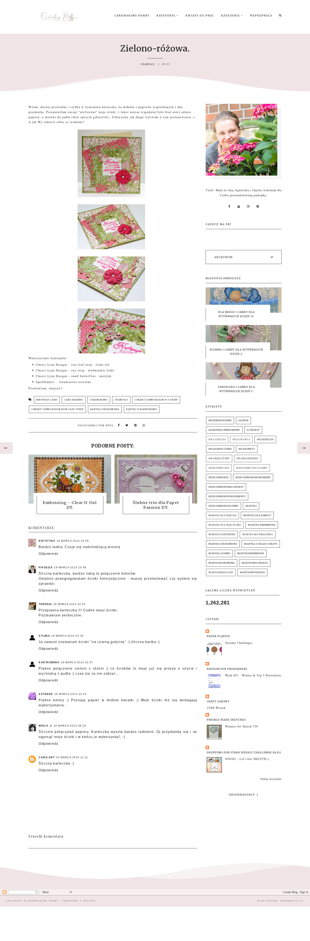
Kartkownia (49, 662)
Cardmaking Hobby (132, 15)
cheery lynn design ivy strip (156, 399)
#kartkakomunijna (221, 563)
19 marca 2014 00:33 (67, 635)
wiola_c (46, 725)
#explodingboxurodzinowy (227, 496)
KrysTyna (47, 540)
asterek (46, 694)
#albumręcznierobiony (224, 430)
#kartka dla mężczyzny (224, 525)
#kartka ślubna (219, 553)
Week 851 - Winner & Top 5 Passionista (253, 675)
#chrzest (253, 430)
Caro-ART (47, 757)
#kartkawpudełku (252, 572)
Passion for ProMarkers (227, 668)
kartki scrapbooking (141, 409)
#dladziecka (265, 439)
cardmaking (99, 399)
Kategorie (166, 15)
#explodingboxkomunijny (253, 477)
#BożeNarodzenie (220, 420)
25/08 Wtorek (216, 708)
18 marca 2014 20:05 (73, 540)
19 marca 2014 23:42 (70, 694)
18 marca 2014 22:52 (69, 604)
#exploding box (218, 468)
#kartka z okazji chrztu (261, 544)
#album (243, 420)
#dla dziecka (217, 439)
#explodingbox (218, 477)
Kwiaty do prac (200, 15)
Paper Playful (218, 636)
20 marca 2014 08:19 (70, 725)
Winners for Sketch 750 (241, 726)
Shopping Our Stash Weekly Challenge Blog (244, 752)
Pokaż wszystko (271, 779)
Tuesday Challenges (238, 643)
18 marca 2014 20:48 (70, 567)
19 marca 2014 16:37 (77, 662)
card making (73, 399)
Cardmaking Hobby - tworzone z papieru (62, 901)
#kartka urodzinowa (222, 544)
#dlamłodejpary (247, 458)
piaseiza (46, 567)
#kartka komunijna (222, 534)
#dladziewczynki (220, 449)
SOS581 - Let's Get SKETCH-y (247, 759)
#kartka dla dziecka (222, 515)
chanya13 (121, 399)
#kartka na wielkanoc (257, 534)
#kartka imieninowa (262, 525)
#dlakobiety (246, 449)
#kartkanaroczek (220, 572)
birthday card (47, 399)
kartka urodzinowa (105, 409)
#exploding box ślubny (252, 468)
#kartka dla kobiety (257, 515)
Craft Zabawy (218, 701)
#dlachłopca (241, 439)
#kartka (251, 506)
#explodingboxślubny (223, 506)
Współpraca (261, 15)
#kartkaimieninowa (250, 553)
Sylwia (44, 635)
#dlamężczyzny (219, 458)
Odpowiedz (49, 553)
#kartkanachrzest (254, 563)
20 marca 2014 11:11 (72, 757)
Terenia (45, 604)
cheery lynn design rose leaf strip (57, 409)
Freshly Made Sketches (226, 719)
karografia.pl (292, 901)
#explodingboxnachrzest (226, 487)
